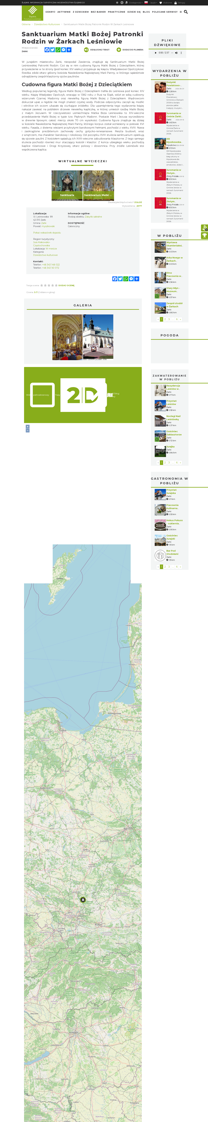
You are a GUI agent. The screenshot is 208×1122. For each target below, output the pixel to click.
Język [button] (153, 3)
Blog (146, 12)
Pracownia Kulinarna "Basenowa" (173, 508)
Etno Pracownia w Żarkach (173, 276)
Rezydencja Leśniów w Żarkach (173, 388)
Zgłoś (138, 202)
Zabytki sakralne (93, 216)
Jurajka (170, 446)
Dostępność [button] (135, 3)
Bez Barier (98, 12)
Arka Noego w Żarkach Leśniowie (174, 260)
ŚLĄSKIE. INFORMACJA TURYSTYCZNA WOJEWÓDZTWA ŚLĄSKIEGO (53, 2)
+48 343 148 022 (51, 264)
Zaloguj (181, 3)
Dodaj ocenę (66, 285)
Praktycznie (116, 12)
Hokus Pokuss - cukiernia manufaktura (174, 523)
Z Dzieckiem (81, 12)
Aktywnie (64, 12)
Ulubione (167, 3)
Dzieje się (134, 12)
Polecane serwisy (165, 12)
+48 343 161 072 (50, 267)
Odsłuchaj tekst (99, 50)
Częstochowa (170, 351)
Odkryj (50, 12)
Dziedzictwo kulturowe (45, 255)
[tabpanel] (67, 185)
